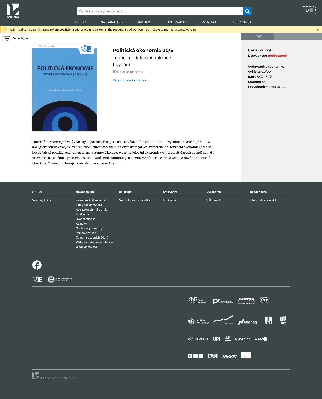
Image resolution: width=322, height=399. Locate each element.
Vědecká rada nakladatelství (94, 242)
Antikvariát (83, 214)
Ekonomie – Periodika (129, 80)
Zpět (258, 36)
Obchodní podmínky (89, 228)
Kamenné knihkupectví (90, 200)
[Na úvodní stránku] (16, 10)
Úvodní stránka (86, 219)
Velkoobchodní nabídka (134, 200)
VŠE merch (213, 200)
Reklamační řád (86, 233)
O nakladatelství (86, 247)
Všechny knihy (41, 200)
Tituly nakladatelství (89, 205)
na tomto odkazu (184, 29)
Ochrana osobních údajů (92, 237)
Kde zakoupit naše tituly (91, 209)
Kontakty (81, 223)
